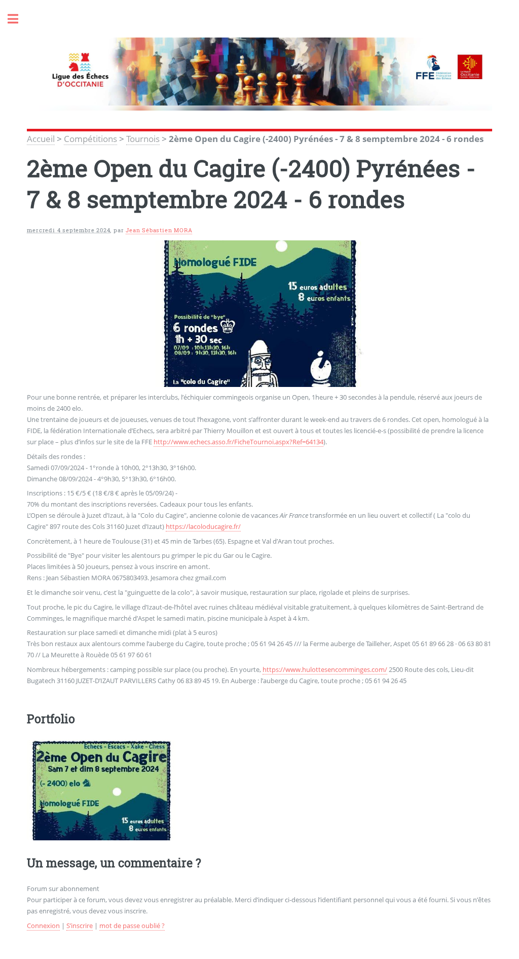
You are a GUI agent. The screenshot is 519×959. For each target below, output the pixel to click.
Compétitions (90, 138)
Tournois (143, 138)
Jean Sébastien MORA (159, 230)
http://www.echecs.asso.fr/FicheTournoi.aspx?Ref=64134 (238, 441)
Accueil (41, 138)
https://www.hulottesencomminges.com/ (325, 669)
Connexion (43, 925)
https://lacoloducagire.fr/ (203, 526)
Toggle (18, 19)
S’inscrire (79, 925)
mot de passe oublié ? (132, 925)
